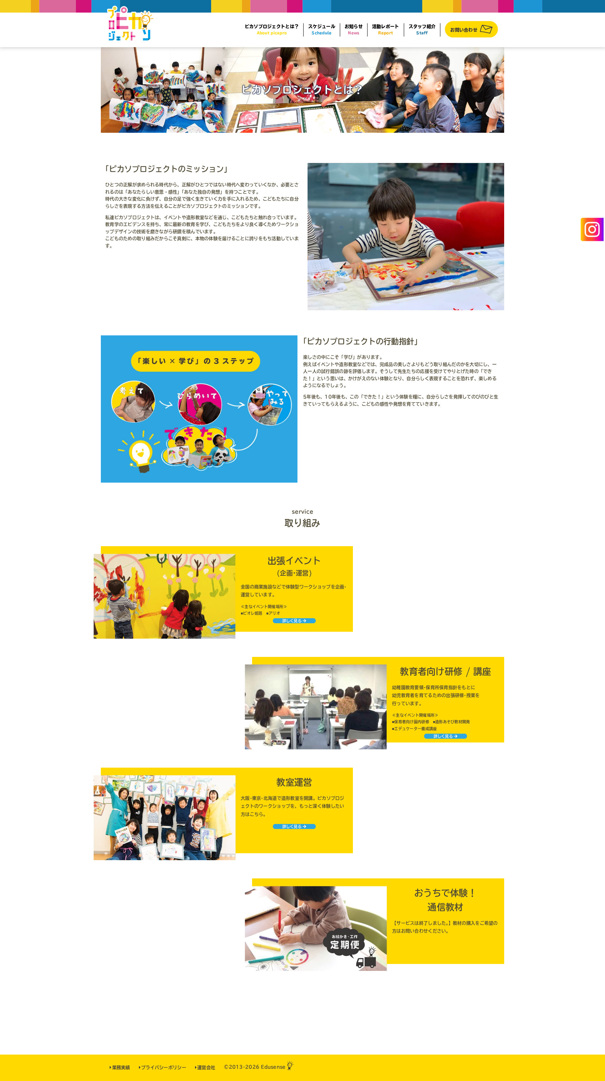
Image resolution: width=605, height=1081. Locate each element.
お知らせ (354, 29)
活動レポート (385, 29)
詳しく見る (292, 621)
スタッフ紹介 (422, 29)
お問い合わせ (463, 30)
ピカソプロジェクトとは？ (272, 29)
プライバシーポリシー (163, 1067)
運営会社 (206, 1067)
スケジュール (321, 29)
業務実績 (121, 1067)
